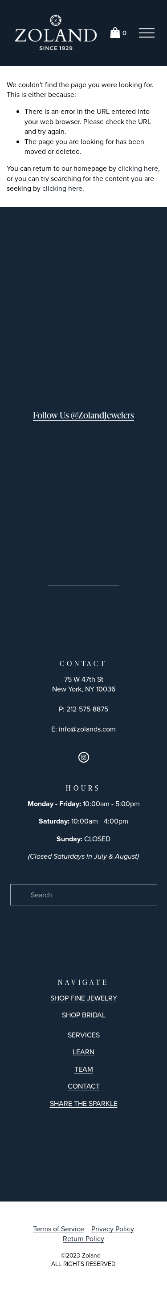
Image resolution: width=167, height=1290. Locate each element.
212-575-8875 (87, 709)
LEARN (83, 1052)
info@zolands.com (87, 729)
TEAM (83, 1069)
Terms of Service (58, 1229)
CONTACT (84, 1086)
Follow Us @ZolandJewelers (83, 415)
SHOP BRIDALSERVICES (84, 1025)
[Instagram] (83, 757)
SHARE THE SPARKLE (84, 1103)
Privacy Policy (112, 1229)
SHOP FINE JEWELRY (83, 998)
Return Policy (83, 1238)
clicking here (138, 168)
